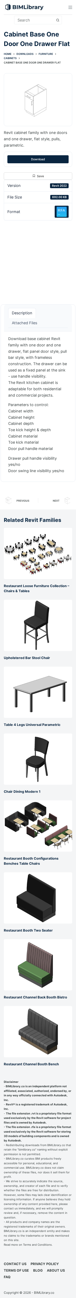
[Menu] (70, 7)
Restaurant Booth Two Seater (28, 930)
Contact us (15, 1264)
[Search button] (58, 20)
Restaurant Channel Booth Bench (31, 1064)
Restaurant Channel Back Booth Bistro (35, 997)
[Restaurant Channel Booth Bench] (38, 1031)
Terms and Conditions (37, 1244)
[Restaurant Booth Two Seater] (38, 898)
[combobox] (34, 20)
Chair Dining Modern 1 (22, 791)
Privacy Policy (45, 1264)
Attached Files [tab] (24, 323)
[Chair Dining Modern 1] (38, 759)
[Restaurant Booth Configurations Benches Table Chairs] (38, 826)
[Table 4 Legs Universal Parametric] (38, 692)
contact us (11, 1208)
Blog (38, 1270)
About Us (56, 1270)
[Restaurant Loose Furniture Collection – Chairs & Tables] (38, 553)
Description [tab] (22, 313)
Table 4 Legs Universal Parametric (32, 725)
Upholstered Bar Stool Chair (27, 658)
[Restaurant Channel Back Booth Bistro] (38, 964)
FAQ (7, 1277)
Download (38, 159)
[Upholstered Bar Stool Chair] (38, 625)
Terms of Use (16, 1270)
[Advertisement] (38, 260)
